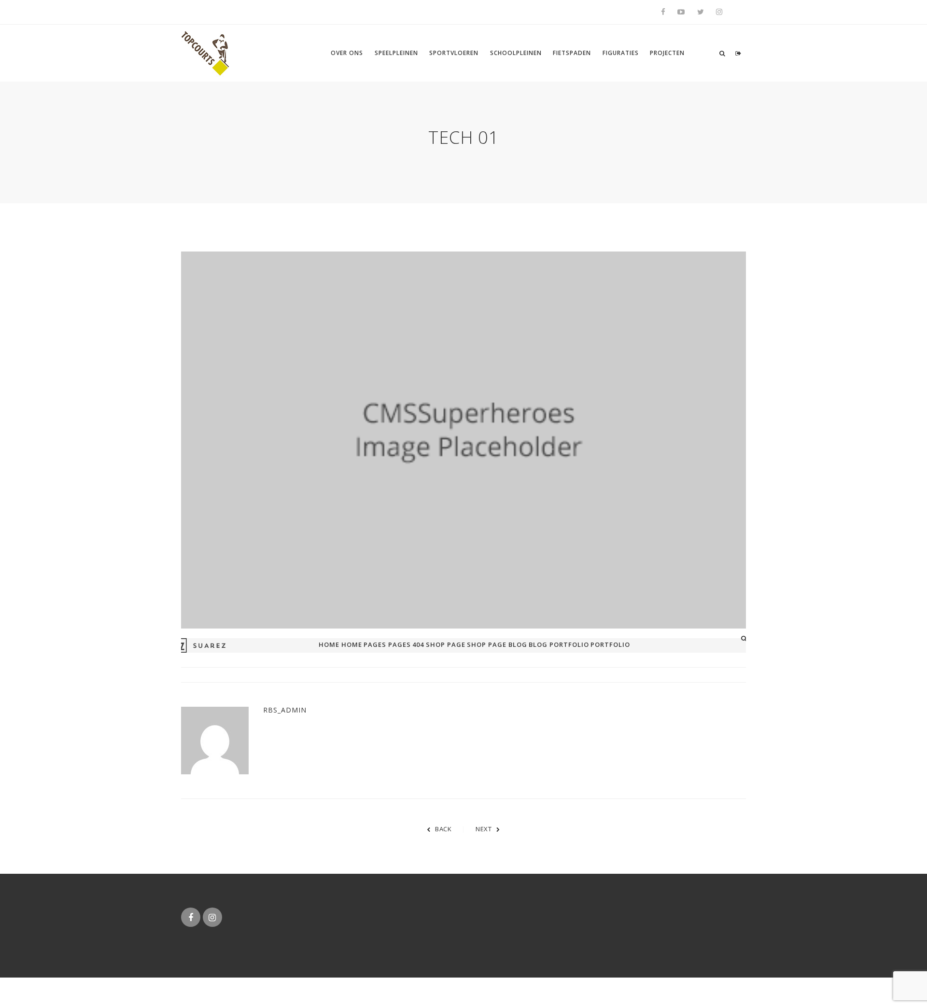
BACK (443, 829)
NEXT (484, 829)
